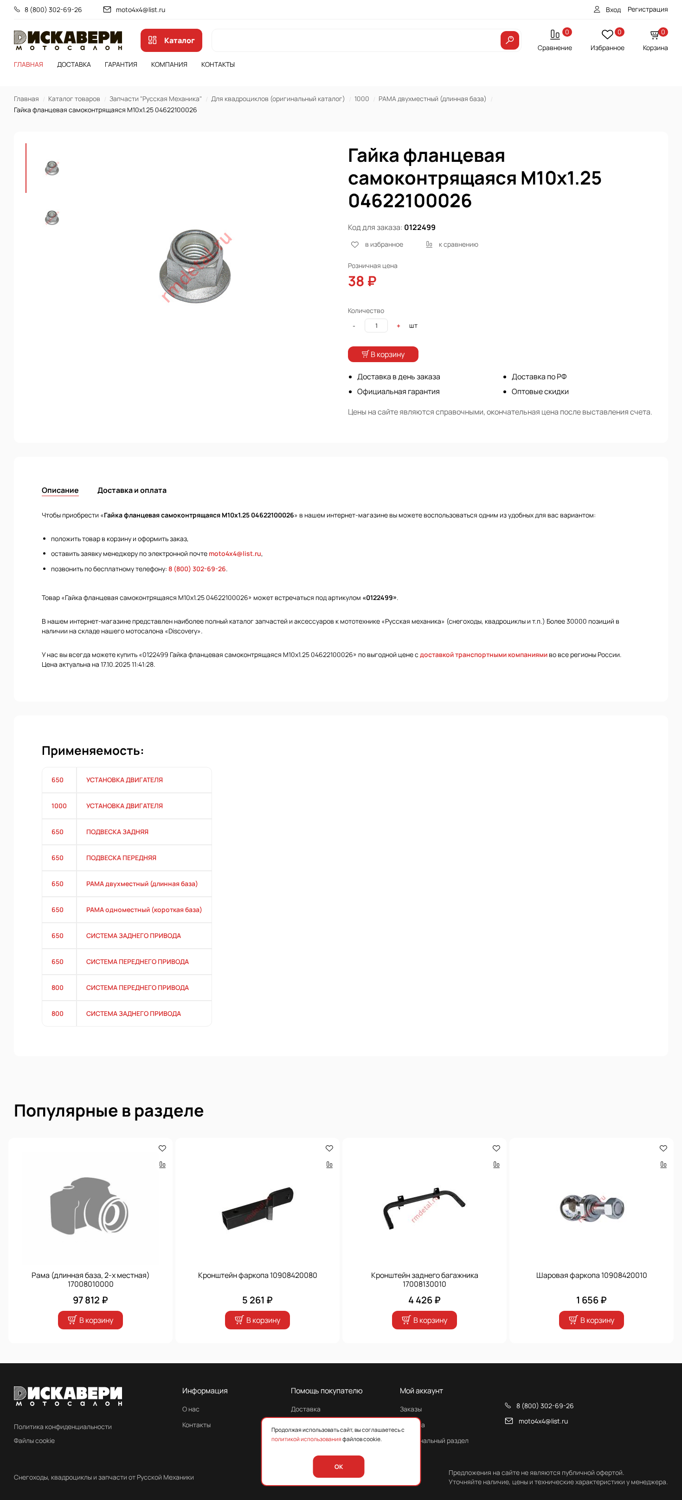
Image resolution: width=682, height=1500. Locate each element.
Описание (60, 490)
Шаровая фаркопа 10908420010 (591, 1275)
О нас (190, 1408)
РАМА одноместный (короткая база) (144, 909)
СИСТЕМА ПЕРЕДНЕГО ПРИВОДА (137, 961)
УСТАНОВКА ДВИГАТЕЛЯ (124, 779)
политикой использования (306, 1439)
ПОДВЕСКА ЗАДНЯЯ (117, 831)
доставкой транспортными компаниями (483, 654)
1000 (361, 98)
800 (57, 987)
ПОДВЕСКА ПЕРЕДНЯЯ (121, 857)
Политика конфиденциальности (63, 1426)
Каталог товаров (74, 98)
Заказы (411, 1408)
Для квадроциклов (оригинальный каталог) (278, 98)
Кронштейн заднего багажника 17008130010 (424, 1279)
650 (57, 779)
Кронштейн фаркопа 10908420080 (257, 1275)
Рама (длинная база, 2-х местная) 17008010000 (91, 1279)
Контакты (218, 64)
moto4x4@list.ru (140, 9)
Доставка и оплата (132, 490)
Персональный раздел (434, 1440)
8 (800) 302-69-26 (53, 9)
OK (339, 1466)
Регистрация (648, 9)
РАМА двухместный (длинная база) (433, 98)
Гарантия (121, 64)
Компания (169, 64)
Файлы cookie (34, 1440)
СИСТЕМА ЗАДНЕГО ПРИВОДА (133, 935)
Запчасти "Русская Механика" (155, 98)
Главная (28, 64)
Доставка (74, 64)
